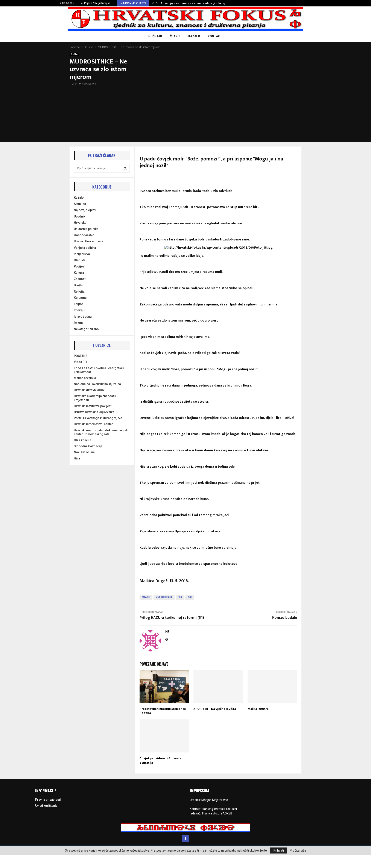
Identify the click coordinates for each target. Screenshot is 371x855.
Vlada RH (80, 362)
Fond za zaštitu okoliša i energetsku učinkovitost (99, 370)
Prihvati (279, 850)
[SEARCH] (125, 168)
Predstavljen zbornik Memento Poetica (163, 711)
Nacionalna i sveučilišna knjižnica (97, 384)
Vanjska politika (85, 247)
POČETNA (80, 356)
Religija (79, 291)
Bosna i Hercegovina (88, 241)
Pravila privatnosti (48, 799)
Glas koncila (82, 440)
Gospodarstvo (84, 235)
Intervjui (79, 310)
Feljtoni (79, 304)
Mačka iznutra (258, 708)
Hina (77, 458)
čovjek (146, 597)
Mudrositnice (164, 597)
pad (180, 597)
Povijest (79, 266)
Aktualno (80, 203)
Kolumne (80, 297)
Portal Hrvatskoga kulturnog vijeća (98, 418)
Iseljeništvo (82, 254)
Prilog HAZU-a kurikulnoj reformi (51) (172, 618)
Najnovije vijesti (85, 210)
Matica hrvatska (85, 378)
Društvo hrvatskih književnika (94, 412)
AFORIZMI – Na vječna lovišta (214, 708)
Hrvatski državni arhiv (89, 390)
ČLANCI (175, 36)
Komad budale (284, 618)
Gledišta (79, 260)
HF (75, 84)
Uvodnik (79, 216)
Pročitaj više (298, 850)
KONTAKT (215, 36)
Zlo (189, 597)
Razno (78, 323)
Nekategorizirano (86, 329)
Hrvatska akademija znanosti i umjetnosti (95, 398)
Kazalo (79, 197)
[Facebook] (185, 838)
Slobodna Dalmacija (88, 446)
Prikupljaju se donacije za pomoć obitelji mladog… (194, 3)
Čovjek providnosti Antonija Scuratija (160, 760)
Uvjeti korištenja (46, 805)
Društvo (74, 54)
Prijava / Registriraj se (97, 3)
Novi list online (84, 452)
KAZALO (194, 36)
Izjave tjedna (83, 316)
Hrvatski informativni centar (93, 424)
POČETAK (155, 36)
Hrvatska (80, 222)
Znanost (79, 279)
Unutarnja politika (86, 229)
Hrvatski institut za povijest (92, 406)
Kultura (79, 272)
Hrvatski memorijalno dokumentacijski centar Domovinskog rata (101, 432)
